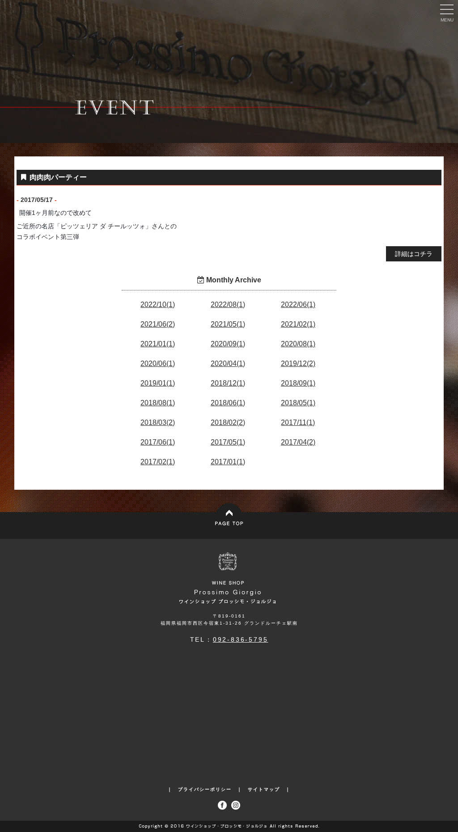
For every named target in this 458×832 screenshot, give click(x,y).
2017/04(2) (298, 442)
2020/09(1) (228, 344)
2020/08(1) (298, 344)
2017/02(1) (157, 462)
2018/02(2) (228, 422)
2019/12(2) (298, 363)
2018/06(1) (228, 403)
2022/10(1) (157, 304)
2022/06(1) (298, 304)
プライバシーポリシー (205, 789)
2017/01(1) (228, 462)
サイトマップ (264, 789)
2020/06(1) (157, 363)
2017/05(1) (228, 442)
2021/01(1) (157, 344)
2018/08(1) (157, 403)
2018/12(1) (228, 383)
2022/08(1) (228, 304)
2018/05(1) (298, 403)
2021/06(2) (157, 324)
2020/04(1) (228, 363)
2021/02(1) (298, 324)
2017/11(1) (298, 422)
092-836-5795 (240, 639)
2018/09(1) (298, 383)
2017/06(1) (157, 442)
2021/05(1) (228, 324)
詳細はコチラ (414, 253)
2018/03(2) (157, 422)
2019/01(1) (157, 383)
